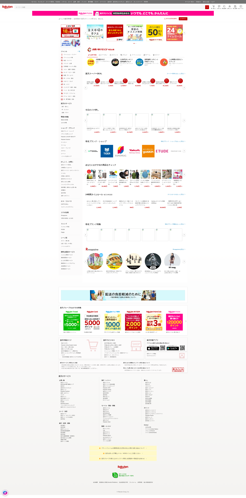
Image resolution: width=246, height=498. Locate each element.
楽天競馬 (105, 415)
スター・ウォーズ (65, 148)
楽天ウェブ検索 (107, 431)
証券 (74, 2)
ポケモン (63, 150)
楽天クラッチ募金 (151, 353)
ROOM (146, 2)
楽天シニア (148, 406)
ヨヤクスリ (148, 403)
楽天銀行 (63, 442)
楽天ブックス (64, 399)
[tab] (92, 55)
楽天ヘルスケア (149, 404)
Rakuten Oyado (107, 406)
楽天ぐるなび (148, 411)
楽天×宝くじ (106, 413)
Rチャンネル (106, 445)
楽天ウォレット (65, 446)
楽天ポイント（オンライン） (111, 355)
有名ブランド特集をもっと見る (174, 224)
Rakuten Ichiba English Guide (69, 345)
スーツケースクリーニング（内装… (112, 182)
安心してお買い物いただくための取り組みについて (136, 368)
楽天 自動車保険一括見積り (68, 453)
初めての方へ (64, 343)
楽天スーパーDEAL (66, 164)
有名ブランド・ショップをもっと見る (172, 141)
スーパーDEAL (50, 2)
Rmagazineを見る (178, 249)
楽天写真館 (148, 417)
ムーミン (63, 153)
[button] (219, 7)
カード (70, 2)
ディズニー (64, 142)
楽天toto (105, 411)
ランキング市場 (65, 226)
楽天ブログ (106, 437)
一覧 (78, 51)
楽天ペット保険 (65, 458)
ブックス (83, 2)
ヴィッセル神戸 (107, 457)
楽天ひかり (106, 426)
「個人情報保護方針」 (85, 368)
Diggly (62, 232)
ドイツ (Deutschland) (151, 449)
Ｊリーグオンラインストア (67, 422)
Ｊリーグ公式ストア (66, 156)
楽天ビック (129, 2)
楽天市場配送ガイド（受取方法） (70, 351)
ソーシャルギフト (65, 246)
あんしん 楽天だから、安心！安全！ (178, 370)
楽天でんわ (106, 428)
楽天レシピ (148, 410)
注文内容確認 (65, 357)
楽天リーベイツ (65, 417)
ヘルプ (212, 2)
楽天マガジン (106, 449)
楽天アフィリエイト (108, 433)
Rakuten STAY (107, 404)
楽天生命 (63, 451)
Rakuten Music (107, 452)
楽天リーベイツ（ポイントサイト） (70, 170)
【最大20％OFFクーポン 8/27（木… (102, 182)
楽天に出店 (206, 2)
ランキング (41, 2)
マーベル (63, 145)
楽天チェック (148, 434)
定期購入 (63, 190)
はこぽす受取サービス (67, 260)
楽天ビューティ (149, 408)
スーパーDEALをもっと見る (175, 73)
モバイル (34, 2)
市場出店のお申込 (109, 345)
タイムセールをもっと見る (176, 194)
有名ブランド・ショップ (67, 131)
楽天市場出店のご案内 (110, 343)
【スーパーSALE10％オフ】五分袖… (134, 182)
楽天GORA (106, 410)
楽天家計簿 (148, 420)
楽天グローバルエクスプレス (68, 424)
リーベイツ (103, 2)
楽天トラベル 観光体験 (109, 401)
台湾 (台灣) (148, 444)
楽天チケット (106, 450)
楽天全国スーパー (65, 415)
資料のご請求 (117, 345)
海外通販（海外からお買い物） (69, 187)
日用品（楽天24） (66, 176)
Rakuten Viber (107, 438)
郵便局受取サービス (66, 257)
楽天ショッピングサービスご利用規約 (71, 353)
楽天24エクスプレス (118, 2)
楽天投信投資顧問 (65, 447)
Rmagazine (64, 215)
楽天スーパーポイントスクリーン (154, 430)
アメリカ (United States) (151, 446)
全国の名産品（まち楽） (67, 218)
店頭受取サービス (65, 266)
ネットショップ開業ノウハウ (111, 351)
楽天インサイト (149, 435)
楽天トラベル (106, 399)
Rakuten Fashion (65, 139)
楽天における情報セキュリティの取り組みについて (136, 362)
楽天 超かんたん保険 (66, 454)
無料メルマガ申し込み (67, 349)
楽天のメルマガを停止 (76, 357)
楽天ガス (147, 401)
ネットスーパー (138, 2)
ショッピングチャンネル (67, 184)
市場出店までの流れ (109, 349)
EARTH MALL (64, 204)
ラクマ (96, 2)
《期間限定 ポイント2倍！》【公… (177, 182)
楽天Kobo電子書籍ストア (67, 401)
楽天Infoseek (106, 430)
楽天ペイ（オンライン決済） (68, 432)
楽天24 (109, 2)
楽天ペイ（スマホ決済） (67, 434)
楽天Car (147, 413)
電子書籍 (90, 2)
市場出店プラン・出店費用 (111, 347)
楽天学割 (63, 193)
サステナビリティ (151, 355)
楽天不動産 (148, 418)
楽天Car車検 (148, 415)
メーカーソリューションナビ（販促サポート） (116, 353)
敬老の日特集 (64, 120)
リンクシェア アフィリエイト (110, 435)
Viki (104, 447)
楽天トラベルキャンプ (109, 403)
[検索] (207, 7)
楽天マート (63, 413)
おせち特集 (64, 122)
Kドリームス (106, 417)
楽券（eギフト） (65, 195)
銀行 (78, 2)
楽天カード (63, 430)
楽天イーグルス (107, 456)
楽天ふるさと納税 (65, 181)
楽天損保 (63, 449)
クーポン (63, 173)
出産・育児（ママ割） (67, 243)
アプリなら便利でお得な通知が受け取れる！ (158, 343)
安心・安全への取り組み (67, 347)
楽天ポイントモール (150, 428)
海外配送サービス (65, 269)
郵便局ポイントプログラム (68, 263)
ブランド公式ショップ (67, 134)
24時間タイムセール (66, 167)
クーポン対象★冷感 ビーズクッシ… (145, 182)
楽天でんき (148, 399)
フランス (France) (150, 447)
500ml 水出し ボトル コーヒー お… (91, 182)
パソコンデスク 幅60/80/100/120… (155, 182)
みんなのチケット (107, 454)
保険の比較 (63, 456)
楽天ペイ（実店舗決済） (110, 357)
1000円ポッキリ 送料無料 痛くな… (123, 182)
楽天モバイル (106, 425)
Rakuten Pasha (149, 432)
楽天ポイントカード (150, 427)
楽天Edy (63, 435)
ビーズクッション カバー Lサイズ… (166, 182)
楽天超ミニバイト (150, 437)
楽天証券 (63, 444)
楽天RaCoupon (65, 420)
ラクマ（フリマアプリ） (67, 207)
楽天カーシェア (107, 408)
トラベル (64, 2)
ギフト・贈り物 (65, 240)
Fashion (58, 2)
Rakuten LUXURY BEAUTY (68, 136)
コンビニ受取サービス (67, 254)
